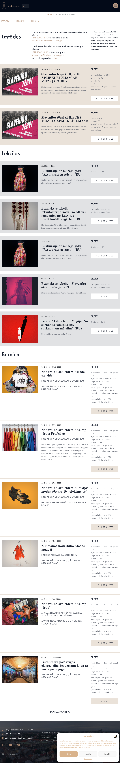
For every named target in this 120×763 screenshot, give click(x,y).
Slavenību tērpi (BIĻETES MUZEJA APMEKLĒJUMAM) (64, 119)
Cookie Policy (88, 759)
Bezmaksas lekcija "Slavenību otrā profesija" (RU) (63, 285)
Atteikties (88, 754)
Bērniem (35, 21)
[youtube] (12, 745)
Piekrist (68, 754)
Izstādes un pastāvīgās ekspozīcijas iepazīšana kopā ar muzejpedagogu (64, 665)
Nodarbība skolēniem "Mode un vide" (63, 373)
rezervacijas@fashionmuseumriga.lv (48, 40)
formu (56, 58)
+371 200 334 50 (40, 37)
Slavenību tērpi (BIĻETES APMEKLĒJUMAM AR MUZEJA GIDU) (61, 77)
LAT (24, 6)
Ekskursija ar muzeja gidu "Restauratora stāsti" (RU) (61, 172)
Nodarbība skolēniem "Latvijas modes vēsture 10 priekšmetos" (64, 489)
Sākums (49, 14)
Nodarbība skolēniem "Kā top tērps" (63, 605)
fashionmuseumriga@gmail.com (18, 738)
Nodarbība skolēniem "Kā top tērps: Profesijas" (63, 431)
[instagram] (20, 745)
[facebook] (5, 745)
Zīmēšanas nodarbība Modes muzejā (63, 547)
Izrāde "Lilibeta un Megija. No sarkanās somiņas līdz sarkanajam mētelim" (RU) (64, 325)
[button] (115, 736)
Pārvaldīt (107, 754)
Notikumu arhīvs (60, 711)
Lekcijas (20, 21)
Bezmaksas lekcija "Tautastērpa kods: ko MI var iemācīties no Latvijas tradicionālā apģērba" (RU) (63, 214)
